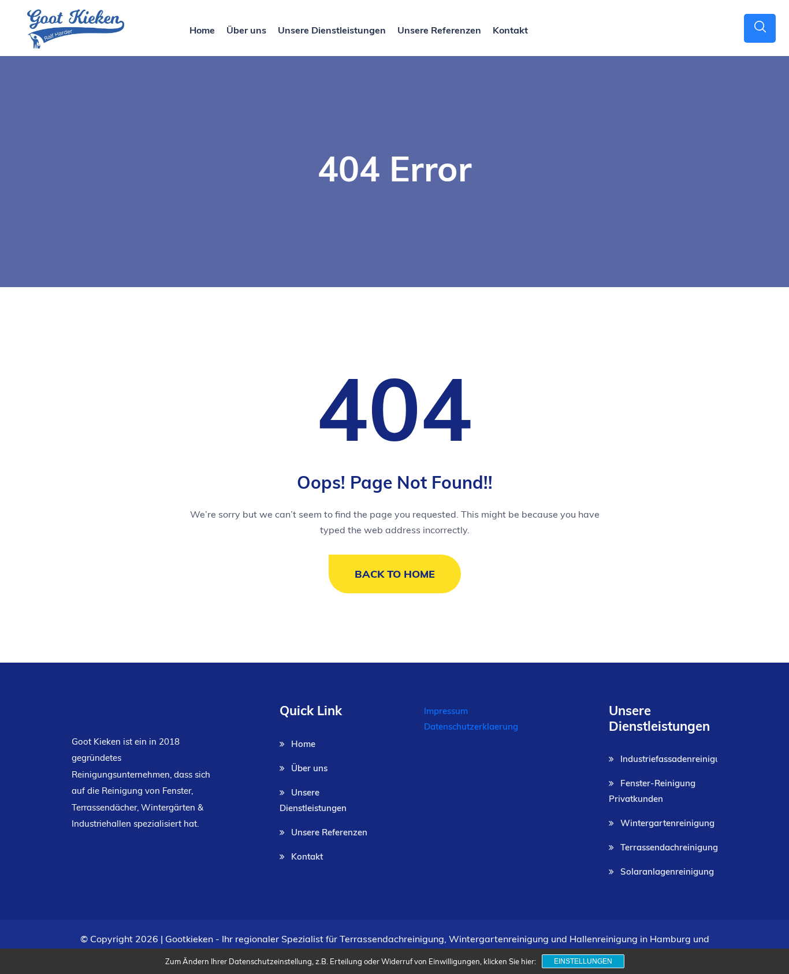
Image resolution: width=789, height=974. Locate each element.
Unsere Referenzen (439, 30)
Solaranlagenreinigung (667, 871)
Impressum (446, 710)
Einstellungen (583, 961)
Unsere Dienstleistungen (332, 30)
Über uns (246, 30)
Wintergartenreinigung (667, 822)
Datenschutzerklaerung (471, 726)
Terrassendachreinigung (669, 847)
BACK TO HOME (395, 574)
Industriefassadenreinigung (675, 758)
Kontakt (510, 30)
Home (202, 30)
